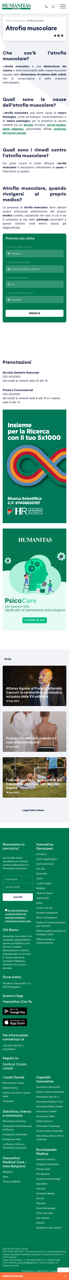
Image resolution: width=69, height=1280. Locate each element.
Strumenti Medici (45, 1193)
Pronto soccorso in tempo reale (17, 1094)
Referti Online (10, 1087)
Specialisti (41, 1183)
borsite (28, 125)
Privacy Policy (28, 1271)
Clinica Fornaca (44, 1121)
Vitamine (41, 1203)
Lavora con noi (44, 907)
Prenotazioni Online (13, 1082)
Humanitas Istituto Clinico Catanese (50, 1137)
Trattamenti (42, 898)
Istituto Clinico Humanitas (50, 1091)
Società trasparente (47, 912)
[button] (63, 7)
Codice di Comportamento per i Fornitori (50, 924)
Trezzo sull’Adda (11, 1181)
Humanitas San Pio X (47, 1096)
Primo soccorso (44, 1213)
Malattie (40, 888)
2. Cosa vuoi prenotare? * (18, 262)
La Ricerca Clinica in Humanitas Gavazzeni (14, 1146)
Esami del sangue (45, 1208)
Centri (39, 878)
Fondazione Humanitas (15, 1134)
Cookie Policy (42, 1271)
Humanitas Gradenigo (48, 1126)
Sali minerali (42, 1217)
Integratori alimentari (47, 1164)
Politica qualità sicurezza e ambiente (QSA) (50, 932)
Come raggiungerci (46, 858)
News (39, 902)
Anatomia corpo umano (48, 1227)
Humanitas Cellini (45, 1116)
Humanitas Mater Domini (49, 1106)
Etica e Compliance (46, 917)
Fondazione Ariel (12, 1139)
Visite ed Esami (44, 893)
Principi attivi (43, 1169)
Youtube (21, 1064)
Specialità (41, 873)
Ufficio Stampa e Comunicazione (45, 941)
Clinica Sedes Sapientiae (49, 1130)
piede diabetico (13, 129)
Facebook (9, 1064)
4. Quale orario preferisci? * (20, 293)
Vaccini (40, 1198)
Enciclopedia (19, 20)
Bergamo (8, 1171)
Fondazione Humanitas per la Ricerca (17, 1128)
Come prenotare (45, 863)
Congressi (8, 1101)
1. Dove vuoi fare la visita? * (19, 247)
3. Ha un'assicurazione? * (18, 278)
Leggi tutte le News (33, 810)
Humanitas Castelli (46, 1111)
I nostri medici (43, 883)
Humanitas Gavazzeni (48, 1086)
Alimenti (40, 1222)
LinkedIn (8, 1068)
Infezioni (40, 1188)
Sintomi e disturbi (45, 1159)
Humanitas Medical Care (49, 1101)
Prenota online (13, 1276)
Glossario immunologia (48, 1178)
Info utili (40, 868)
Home (8, 20)
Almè (5, 1176)
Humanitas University (14, 1121)
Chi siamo (41, 854)
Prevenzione (43, 1173)
